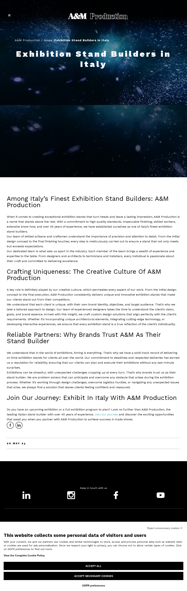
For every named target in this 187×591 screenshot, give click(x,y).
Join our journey (106, 414)
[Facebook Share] (10, 425)
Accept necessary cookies (93, 576)
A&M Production (27, 40)
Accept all (93, 566)
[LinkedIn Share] (19, 425)
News (48, 40)
